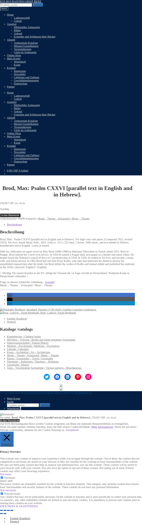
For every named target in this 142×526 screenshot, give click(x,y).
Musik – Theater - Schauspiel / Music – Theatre (64, 218)
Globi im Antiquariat (25, 52)
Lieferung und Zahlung (26, 77)
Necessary (9, 477)
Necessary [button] (5, 474)
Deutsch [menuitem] (11, 321)
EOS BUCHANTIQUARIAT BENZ (20, 1)
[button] (9, 295)
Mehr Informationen (102, 426)
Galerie (18, 20)
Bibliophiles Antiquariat (27, 27)
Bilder (17, 30)
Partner (11, 86)
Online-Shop (14, 55)
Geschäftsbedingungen (26, 80)
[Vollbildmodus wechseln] (4, 510)
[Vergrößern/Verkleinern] (1, 510)
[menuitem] (17, 318)
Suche (10, 401)
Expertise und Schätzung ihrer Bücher (34, 36)
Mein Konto (13, 58)
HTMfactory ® (83, 392)
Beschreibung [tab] (14, 224)
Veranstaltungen (22, 49)
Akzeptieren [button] (72, 430)
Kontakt (11, 67)
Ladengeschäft (22, 17)
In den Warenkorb (10, 215)
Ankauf (18, 33)
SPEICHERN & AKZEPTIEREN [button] (19, 506)
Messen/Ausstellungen (26, 46)
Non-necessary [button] (8, 490)
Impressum (20, 71)
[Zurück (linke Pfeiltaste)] (1, 513)
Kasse (17, 64)
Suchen (38, 5)
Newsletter (20, 74)
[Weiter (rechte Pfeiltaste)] (4, 513)
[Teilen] (8, 510)
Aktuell (11, 39)
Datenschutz (20, 83)
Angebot (11, 24)
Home (10, 14)
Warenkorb (20, 61)
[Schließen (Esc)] (11, 510)
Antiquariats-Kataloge (26, 42)
